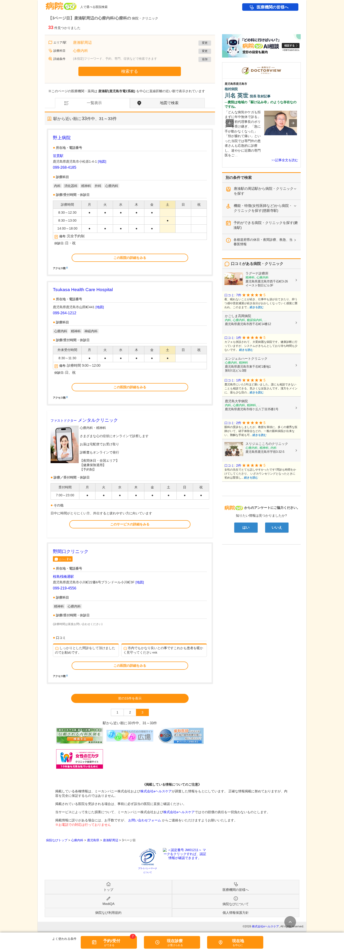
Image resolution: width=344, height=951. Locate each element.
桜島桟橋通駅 (63, 576)
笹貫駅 (58, 156)
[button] (230, 123)
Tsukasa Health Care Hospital (83, 289)
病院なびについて (236, 904)
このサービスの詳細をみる (130, 524)
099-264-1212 (64, 313)
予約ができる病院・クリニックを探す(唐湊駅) (266, 225)
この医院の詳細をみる (129, 258)
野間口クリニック (70, 551)
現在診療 (175, 941)
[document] (130, 202)
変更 (205, 42)
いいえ (277, 527)
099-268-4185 (64, 167)
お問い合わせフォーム (144, 820)
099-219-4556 (64, 588)
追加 (205, 59)
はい (245, 527)
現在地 (238, 941)
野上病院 (62, 137)
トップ (108, 890)
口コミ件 (65, 559)
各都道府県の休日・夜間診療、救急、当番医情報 (263, 242)
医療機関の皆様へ (273, 7)
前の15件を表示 (130, 698)
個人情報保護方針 (236, 912)
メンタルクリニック (84, 420)
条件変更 (290, 922)
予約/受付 (111, 941)
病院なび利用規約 (108, 912)
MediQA (108, 904)
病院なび (61, 4)
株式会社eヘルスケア (156, 791)
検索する (129, 71)
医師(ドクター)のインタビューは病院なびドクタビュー (300, 64)
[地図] (102, 161)
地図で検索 (169, 103)
